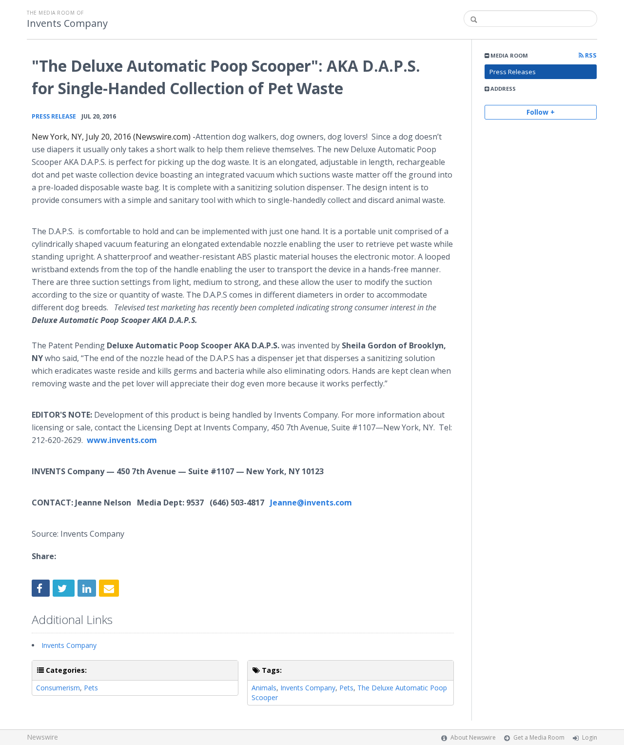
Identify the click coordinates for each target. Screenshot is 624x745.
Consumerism (58, 687)
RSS (590, 55)
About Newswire (473, 737)
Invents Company (67, 23)
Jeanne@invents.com (311, 502)
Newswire (42, 737)
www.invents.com (122, 440)
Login (589, 737)
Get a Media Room (539, 737)
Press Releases (512, 71)
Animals (264, 687)
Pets (91, 687)
